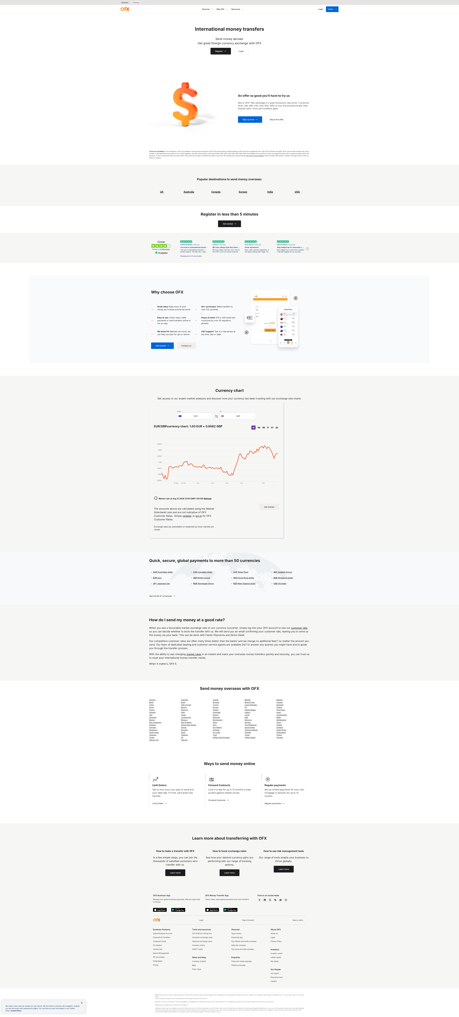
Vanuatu (279, 737)
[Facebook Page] (259, 900)
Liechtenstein (281, 715)
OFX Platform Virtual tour (202, 933)
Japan (183, 715)
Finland (279, 707)
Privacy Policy (276, 941)
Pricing (155, 965)
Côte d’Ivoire (186, 705)
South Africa (281, 730)
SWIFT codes (197, 949)
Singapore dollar (283, 578)
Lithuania (152, 717)
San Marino (217, 727)
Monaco (184, 720)
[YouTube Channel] (280, 900)
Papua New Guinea (188, 725)
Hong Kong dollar (243, 578)
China (151, 705)
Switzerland (281, 732)
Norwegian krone (203, 583)
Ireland (247, 712)
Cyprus (215, 705)
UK (182, 737)
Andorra (152, 700)
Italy (151, 715)
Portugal (152, 727)
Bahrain (248, 700)
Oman (278, 722)
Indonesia (216, 712)
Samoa (183, 727)
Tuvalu (151, 737)
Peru (214, 725)
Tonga (247, 735)
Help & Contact (248, 920)
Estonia (184, 707)
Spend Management (161, 953)
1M (263, 427)
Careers (274, 981)
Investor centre (276, 953)
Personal (136, 2)
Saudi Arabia (250, 727)
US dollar (282, 583)
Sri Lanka (216, 732)
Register (330, 9)
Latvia (247, 715)
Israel (278, 712)
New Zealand (186, 722)
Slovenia (216, 730)
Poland (279, 725)
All (277, 427)
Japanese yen (161, 583)
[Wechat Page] (275, 900)
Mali (246, 717)
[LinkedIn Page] (265, 900)
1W (258, 427)
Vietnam (184, 740)
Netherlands (281, 720)
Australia (184, 700)
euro (159, 578)
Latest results (276, 957)
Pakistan (152, 725)
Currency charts (198, 945)
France (152, 710)
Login (201, 920)
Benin (151, 702)
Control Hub (157, 949)
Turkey (279, 735)
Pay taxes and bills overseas (242, 949)
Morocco (248, 720)
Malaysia (216, 717)
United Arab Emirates (221, 737)
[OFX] (124, 9)
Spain (183, 732)
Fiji (246, 707)
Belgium (279, 700)
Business (124, 2)
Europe (215, 707)
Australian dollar (163, 572)
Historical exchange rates (202, 941)
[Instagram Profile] (286, 900)
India (183, 712)
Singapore (153, 730)
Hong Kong (280, 710)
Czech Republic (251, 705)
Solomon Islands (251, 730)
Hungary (152, 712)
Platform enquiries (238, 965)
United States (250, 737)
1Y (268, 427)
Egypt (151, 707)
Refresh (207, 499)
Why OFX (220, 9)
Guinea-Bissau (250, 710)
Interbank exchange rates (202, 937)
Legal (273, 937)
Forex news (196, 969)
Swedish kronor (282, 572)
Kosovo (215, 715)
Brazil (183, 702)
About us (274, 933)
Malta (278, 717)
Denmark (280, 705)
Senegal (279, 727)
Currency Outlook (199, 961)
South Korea (154, 732)
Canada (279, 702)
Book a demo (298, 920)
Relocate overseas (238, 945)
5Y (272, 427)
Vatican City (154, 740)
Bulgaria (216, 702)
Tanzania (152, 735)
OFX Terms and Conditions (255, 156)
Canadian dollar (202, 572)
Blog (194, 965)
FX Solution (157, 945)
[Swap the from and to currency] (216, 416)
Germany (184, 710)
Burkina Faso (250, 702)
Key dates (274, 961)
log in (199, 515)
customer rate (299, 627)
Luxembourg (186, 717)
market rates (193, 654)
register (187, 515)
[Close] (81, 1002)
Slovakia (184, 730)
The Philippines (251, 725)
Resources (235, 9)
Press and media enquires (241, 961)
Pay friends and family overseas (243, 941)
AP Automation (159, 957)
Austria (215, 700)
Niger (215, 722)
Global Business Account (162, 933)
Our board (275, 973)
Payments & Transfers (161, 937)
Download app (237, 937)
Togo (215, 735)
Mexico (152, 720)
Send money (236, 933)
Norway (248, 722)
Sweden (248, 732)
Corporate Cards (159, 941)
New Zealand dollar (246, 583)
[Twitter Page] (270, 900)
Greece (215, 710)
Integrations (157, 961)
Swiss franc (240, 572)
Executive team (277, 977)
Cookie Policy (16, 1011)
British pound (201, 578)
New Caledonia (155, 722)
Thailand (184, 735)
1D (253, 427)
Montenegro (217, 720)
